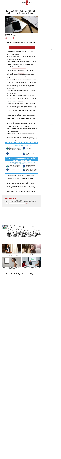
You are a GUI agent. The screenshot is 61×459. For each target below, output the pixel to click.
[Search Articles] (58, 3)
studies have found (28, 122)
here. (15, 192)
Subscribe (50, 2)
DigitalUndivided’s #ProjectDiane (19, 43)
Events (18, 2)
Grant (55, 2)
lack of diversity (12, 101)
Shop (46, 2)
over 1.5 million (21, 73)
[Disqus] (21, 373)
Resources (14, 2)
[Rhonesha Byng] (4, 231)
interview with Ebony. (30, 63)
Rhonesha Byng (9, 34)
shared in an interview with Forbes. (19, 68)
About (38, 2)
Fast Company (20, 133)
